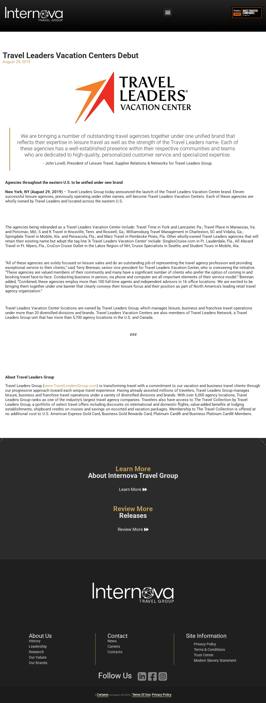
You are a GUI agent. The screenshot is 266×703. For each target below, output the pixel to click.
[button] (167, 12)
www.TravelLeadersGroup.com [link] (70, 385)
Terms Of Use (141, 695)
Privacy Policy (161, 695)
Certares (102, 695)
